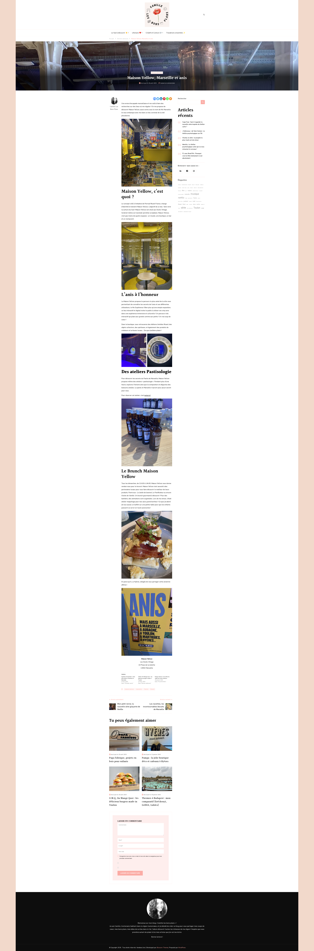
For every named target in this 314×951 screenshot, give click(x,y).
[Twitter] (157, 98)
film (183, 191)
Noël (186, 198)
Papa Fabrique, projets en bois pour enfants (122, 759)
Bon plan (197, 184)
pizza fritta (180, 201)
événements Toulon (187, 211)
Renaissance (198, 201)
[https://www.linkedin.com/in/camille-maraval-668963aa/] (180, 171)
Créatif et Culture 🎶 (154, 33)
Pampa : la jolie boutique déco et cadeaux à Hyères (155, 759)
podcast (186, 201)
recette (190, 201)
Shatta (190, 204)
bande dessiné (184, 184)
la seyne (200, 190)
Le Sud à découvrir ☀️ (119, 33)
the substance (189, 208)
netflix (181, 197)
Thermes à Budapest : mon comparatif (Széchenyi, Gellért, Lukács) (156, 802)
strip (179, 208)
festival (179, 190)
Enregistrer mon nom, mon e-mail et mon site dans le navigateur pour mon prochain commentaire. (141, 857)
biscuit (193, 184)
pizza (199, 198)
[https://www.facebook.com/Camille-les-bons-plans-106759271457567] (187, 171)
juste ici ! (147, 395)
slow (194, 204)
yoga (202, 208)
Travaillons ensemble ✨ (175, 33)
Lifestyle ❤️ (136, 33)
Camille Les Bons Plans (114, 108)
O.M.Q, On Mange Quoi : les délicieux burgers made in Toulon (145, 678)
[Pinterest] (164, 98)
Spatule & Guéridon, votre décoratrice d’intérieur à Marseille (128, 678)
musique (195, 193)
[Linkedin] (161, 98)
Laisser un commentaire (168, 83)
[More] (170, 98)
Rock (184, 204)
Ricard (152, 689)
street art (202, 204)
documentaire (200, 187)
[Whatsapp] (167, 98)
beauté (189, 184)
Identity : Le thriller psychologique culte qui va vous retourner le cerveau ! (193, 146)
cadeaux (201, 184)
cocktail (179, 187)
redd (194, 201)
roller (187, 204)
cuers (188, 187)
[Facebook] (154, 98)
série (183, 207)
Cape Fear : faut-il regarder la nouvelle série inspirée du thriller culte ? (193, 124)
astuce (179, 184)
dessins (195, 187)
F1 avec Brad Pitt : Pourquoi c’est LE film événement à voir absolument (192, 155)
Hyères (190, 190)
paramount (190, 198)
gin (186, 190)
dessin (191, 187)
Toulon (196, 207)
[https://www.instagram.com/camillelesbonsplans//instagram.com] (193, 171)
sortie (198, 204)
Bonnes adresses (157, 73)
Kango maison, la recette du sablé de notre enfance (162, 677)
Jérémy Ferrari (195, 190)
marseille (139, 689)
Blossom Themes (162, 948)
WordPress (182, 948)
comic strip (184, 187)
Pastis (146, 689)
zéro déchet (180, 211)
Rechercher (182, 98)
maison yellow (129, 689)
